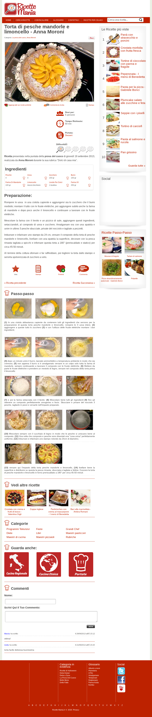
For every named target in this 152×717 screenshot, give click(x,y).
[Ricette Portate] (81, 576)
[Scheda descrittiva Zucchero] (67, 179)
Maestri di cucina (16, 537)
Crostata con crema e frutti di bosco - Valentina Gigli (15, 511)
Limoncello (31, 182)
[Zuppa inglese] (36, 498)
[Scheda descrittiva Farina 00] (89, 186)
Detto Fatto (64, 683)
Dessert (68, 135)
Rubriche (71, 537)
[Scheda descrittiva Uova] (46, 179)
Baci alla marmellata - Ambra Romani (81, 510)
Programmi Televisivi (18, 529)
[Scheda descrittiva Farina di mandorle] (24, 186)
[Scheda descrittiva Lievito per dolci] (67, 186)
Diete (9, 533)
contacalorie (42, 20)
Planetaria (92, 671)
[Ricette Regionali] (16, 576)
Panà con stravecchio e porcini (129, 37)
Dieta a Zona (65, 675)
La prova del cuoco (19, 37)
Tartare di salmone (134, 256)
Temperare (92, 678)
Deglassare (93, 680)
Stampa (91, 105)
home (8, 20)
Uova (29, 175)
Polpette (134, 279)
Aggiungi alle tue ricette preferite (19, 105)
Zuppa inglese (36, 509)
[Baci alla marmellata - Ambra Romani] (80, 498)
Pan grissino (129, 152)
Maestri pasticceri (76, 533)
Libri (38, 533)
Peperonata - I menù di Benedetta (133, 75)
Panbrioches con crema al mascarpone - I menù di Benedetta (58, 511)
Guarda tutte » (136, 165)
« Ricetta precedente (15, 283)
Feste (39, 529)
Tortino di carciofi (131, 126)
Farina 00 (75, 182)
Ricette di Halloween (68, 671)
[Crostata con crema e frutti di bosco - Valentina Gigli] (14, 498)
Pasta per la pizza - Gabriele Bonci (133, 88)
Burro (73, 175)
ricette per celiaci (93, 20)
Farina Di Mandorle (13, 182)
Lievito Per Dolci (55, 182)
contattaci (73, 20)
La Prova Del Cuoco (68, 678)
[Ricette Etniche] (49, 576)
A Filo (90, 673)
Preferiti (61, 274)
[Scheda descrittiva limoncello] (46, 186)
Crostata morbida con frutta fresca (132, 49)
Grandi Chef (72, 529)
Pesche (8, 175)
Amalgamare (93, 675)
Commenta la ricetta (56, 105)
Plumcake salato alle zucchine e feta (133, 101)
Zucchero (53, 175)
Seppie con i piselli (132, 113)
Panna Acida (93, 683)
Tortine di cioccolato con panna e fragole (133, 63)
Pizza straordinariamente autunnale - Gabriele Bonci (112, 280)
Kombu (91, 685)
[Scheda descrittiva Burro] (89, 179)
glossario (58, 20)
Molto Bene (64, 680)
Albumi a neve (94, 668)
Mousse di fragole (111, 256)
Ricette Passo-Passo (117, 232)
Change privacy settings (90, 710)
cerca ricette (23, 20)
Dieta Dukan (65, 673)
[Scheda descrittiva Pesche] (24, 179)
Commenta (83, 274)
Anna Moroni (31, 37)
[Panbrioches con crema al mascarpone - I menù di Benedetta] (58, 498)
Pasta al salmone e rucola (133, 141)
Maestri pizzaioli (45, 537)
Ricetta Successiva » (84, 283)
